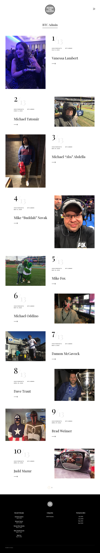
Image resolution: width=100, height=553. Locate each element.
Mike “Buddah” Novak (30, 217)
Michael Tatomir (26, 119)
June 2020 (80, 518)
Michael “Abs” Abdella (68, 156)
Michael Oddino (26, 315)
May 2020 (80, 521)
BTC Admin (68, 48)
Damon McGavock (66, 353)
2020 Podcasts (57, 48)
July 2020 (80, 516)
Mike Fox (59, 278)
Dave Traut (22, 391)
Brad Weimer (62, 431)
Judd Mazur (23, 471)
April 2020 (80, 523)
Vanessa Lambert (65, 58)
